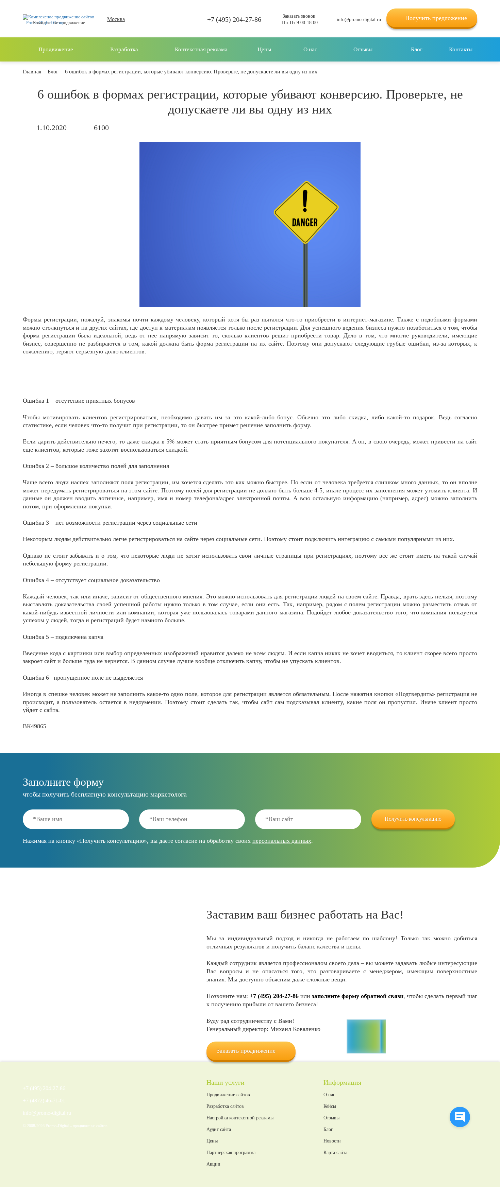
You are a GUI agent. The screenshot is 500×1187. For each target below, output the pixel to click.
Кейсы (329, 1106)
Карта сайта (335, 1152)
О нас (329, 1095)
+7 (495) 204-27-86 (234, 19)
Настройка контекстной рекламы (239, 1118)
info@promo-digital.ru (359, 19)
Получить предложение (436, 18)
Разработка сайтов (225, 1106)
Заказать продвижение (246, 1050)
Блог (328, 1129)
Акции (213, 1164)
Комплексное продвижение (59, 22)
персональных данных (281, 840)
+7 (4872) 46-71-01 (44, 1100)
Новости (332, 1141)
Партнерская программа (230, 1152)
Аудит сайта (218, 1129)
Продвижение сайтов (228, 1095)
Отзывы (331, 1118)
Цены (212, 1141)
